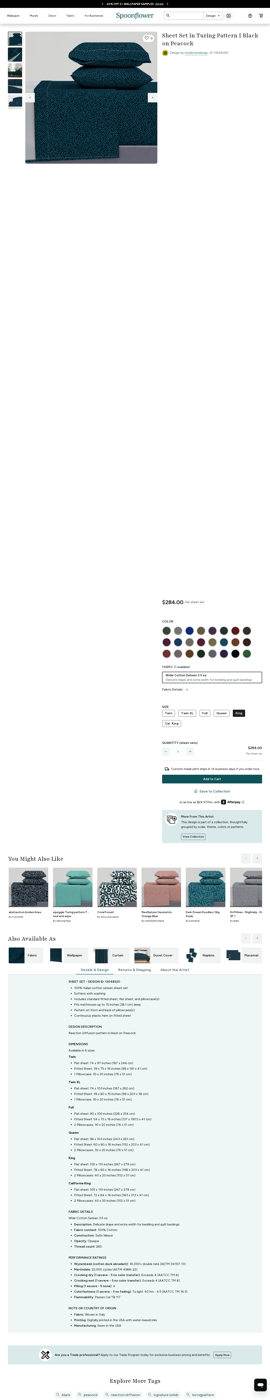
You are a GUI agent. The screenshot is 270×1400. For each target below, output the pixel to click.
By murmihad (16, 916)
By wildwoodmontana (153, 920)
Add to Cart (212, 779)
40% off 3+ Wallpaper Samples (130, 4)
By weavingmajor (62, 920)
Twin (169, 713)
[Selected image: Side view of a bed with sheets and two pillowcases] (15, 39)
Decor (52, 15)
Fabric (71, 15)
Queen (221, 713)
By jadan (234, 920)
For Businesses (94, 15)
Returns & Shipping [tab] (134, 970)
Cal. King (172, 723)
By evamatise (193, 920)
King (239, 713)
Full (205, 713)
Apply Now (222, 1355)
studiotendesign (196, 53)
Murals (34, 15)
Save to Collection (212, 791)
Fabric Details (175, 689)
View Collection (193, 836)
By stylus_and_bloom (108, 916)
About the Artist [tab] (174, 970)
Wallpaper (13, 15)
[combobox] (213, 16)
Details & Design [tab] (95, 970)
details (159, 4)
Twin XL (187, 713)
